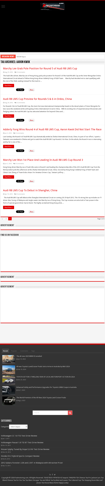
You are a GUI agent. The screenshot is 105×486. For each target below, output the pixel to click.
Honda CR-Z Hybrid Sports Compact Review (20, 456)
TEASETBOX (48, 478)
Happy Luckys (64, 483)
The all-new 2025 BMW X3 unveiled (29, 356)
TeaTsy (53, 480)
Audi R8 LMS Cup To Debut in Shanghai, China (30, 190)
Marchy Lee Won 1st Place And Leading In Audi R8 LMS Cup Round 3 (43, 159)
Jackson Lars (96, 478)
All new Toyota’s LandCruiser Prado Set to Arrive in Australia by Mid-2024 (43, 366)
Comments (24, 351)
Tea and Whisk (45, 480)
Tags (33, 351)
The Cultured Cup (74, 480)
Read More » (9, 85)
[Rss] (50, 474)
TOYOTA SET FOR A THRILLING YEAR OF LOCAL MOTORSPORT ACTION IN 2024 (45, 377)
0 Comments (20, 72)
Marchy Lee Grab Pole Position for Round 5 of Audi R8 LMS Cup (40, 68)
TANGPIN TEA (74, 478)
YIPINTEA (56, 478)
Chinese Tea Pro (85, 478)
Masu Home (54, 483)
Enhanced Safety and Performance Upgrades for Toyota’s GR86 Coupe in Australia (46, 387)
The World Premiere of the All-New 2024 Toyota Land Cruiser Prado (41, 398)
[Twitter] (55, 474)
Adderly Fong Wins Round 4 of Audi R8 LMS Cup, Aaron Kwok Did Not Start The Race (52, 129)
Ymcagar (36, 480)
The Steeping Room (88, 480)
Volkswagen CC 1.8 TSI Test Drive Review (19, 436)
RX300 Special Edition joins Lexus (29, 57)
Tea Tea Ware (27, 480)
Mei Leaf (99, 480)
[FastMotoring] (52, 6)
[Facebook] (52, 474)
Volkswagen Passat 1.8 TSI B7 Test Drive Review (22, 442)
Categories (5, 427)
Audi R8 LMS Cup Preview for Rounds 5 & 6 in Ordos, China (37, 98)
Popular (14, 351)
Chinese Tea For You (14, 480)
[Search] (70, 413)
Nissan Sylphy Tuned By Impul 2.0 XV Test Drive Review (25, 449)
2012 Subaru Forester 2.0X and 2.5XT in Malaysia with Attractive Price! (32, 463)
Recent (5, 351)
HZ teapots (64, 478)
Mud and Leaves (62, 480)
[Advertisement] (52, 34)
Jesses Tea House (42, 483)
